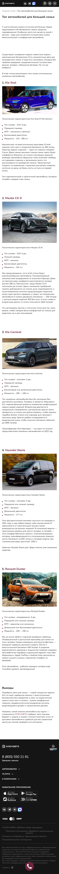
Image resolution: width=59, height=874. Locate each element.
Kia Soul (10, 82)
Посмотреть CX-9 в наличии (15, 321)
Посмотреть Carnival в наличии (17, 440)
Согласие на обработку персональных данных (24, 836)
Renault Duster (15, 569)
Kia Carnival (13, 332)
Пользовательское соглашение (17, 840)
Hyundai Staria (15, 450)
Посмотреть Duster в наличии (16, 677)
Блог (13, 11)
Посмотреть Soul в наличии (15, 187)
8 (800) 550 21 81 (15, 757)
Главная (6, 11)
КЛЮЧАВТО (21, 714)
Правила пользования (38, 863)
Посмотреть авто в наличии (15, 46)
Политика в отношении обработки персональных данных (29, 832)
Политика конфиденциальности (15, 863)
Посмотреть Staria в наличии (16, 558)
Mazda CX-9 (13, 198)
